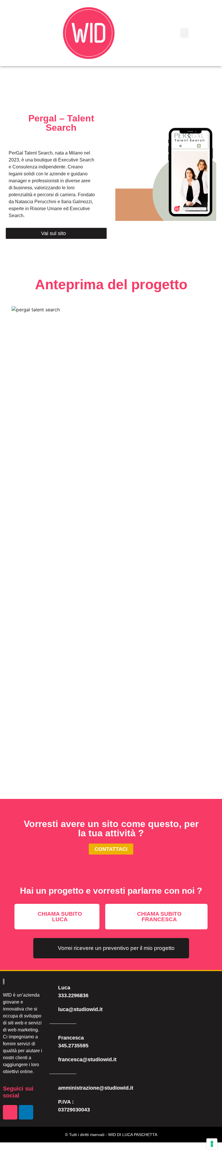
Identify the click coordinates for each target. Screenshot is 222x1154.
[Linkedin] (26, 1112)
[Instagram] (10, 1112)
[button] (184, 33)
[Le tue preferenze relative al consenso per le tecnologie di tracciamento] (211, 1143)
